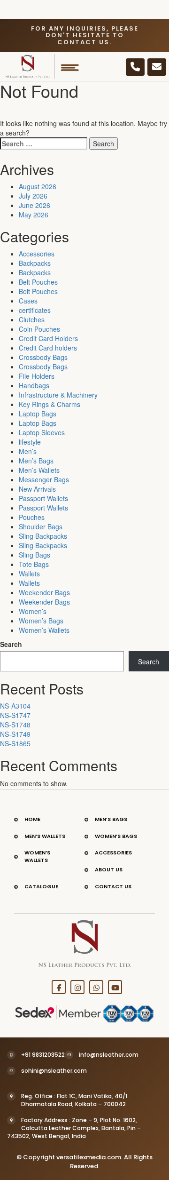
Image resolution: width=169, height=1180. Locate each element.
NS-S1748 (15, 724)
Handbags (34, 385)
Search (11, 644)
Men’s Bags (36, 460)
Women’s (32, 611)
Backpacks (35, 263)
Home (32, 819)
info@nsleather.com (108, 1055)
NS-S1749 (15, 734)
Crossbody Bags (43, 357)
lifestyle (30, 441)
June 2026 (34, 205)
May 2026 (33, 214)
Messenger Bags (44, 479)
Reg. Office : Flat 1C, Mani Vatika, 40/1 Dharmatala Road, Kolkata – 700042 (74, 1100)
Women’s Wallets (44, 630)
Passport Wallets (43, 498)
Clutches (32, 319)
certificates (35, 310)
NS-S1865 (15, 743)
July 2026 (33, 195)
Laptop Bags (37, 413)
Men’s (28, 451)
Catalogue (41, 886)
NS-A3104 (15, 705)
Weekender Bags (44, 592)
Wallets (29, 573)
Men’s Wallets (39, 470)
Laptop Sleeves (42, 432)
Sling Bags (34, 554)
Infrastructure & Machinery (58, 394)
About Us (109, 869)
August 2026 (37, 186)
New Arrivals (37, 489)
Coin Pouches (39, 329)
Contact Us (113, 886)
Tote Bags (34, 564)
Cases (28, 300)
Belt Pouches (38, 282)
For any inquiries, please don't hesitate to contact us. (84, 35)
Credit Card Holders (48, 338)
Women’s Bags (41, 620)
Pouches (32, 517)
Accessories (36, 253)
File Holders (36, 376)
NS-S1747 (15, 715)
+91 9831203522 (43, 1055)
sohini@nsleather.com (54, 1071)
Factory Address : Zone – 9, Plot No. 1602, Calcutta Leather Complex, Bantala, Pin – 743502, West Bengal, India (74, 1128)
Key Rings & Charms (49, 404)
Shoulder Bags (40, 526)
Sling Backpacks (43, 536)
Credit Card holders (48, 347)
